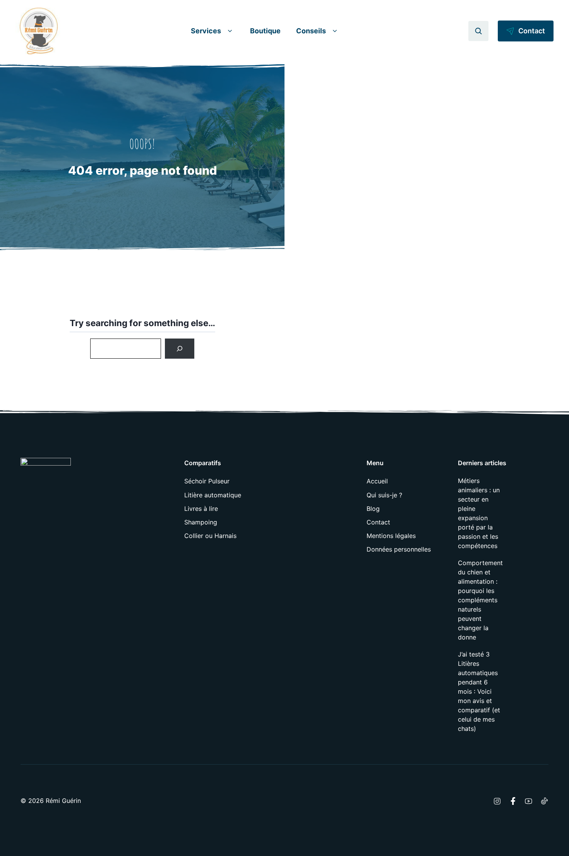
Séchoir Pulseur (207, 481)
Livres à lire (201, 508)
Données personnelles (399, 549)
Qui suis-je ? (384, 495)
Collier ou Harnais (210, 536)
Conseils (311, 31)
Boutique (265, 31)
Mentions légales (391, 536)
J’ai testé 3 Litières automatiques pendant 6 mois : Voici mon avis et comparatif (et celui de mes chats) (479, 691)
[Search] (179, 349)
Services (206, 31)
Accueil (377, 481)
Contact (378, 522)
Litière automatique (212, 495)
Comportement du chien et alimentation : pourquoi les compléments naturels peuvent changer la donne (480, 600)
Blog (373, 508)
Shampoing (200, 522)
